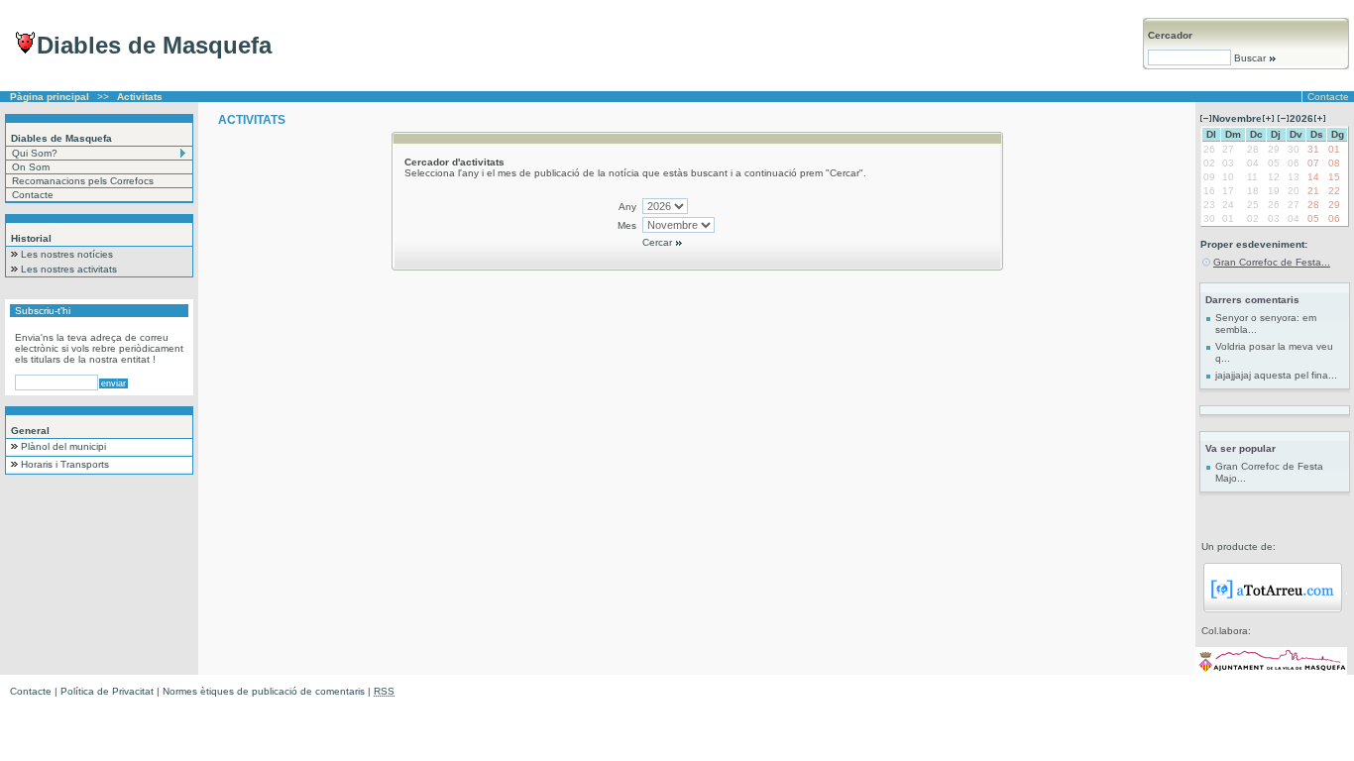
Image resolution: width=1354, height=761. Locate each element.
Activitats (140, 96)
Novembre (1237, 118)
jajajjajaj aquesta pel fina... (1276, 375)
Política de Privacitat (107, 691)
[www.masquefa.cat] (1271, 671)
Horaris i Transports (65, 464)
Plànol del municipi (63, 446)
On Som (31, 167)
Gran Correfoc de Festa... (1271, 262)
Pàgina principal (49, 96)
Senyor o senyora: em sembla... (1265, 323)
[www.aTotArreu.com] (1272, 608)
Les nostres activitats (69, 269)
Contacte (1328, 96)
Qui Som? (34, 153)
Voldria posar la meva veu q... (1274, 352)
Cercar (658, 242)
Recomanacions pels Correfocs (83, 180)
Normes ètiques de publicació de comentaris (264, 691)
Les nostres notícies (67, 254)
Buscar (1250, 58)
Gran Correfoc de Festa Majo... (1269, 472)
